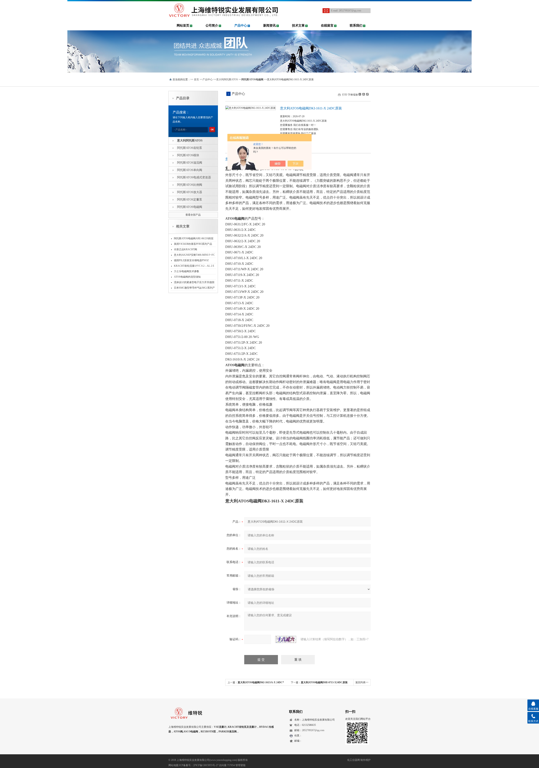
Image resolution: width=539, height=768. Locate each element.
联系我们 (356, 25)
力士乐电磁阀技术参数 (186, 271)
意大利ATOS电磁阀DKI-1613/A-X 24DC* (261, 682)
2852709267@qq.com (350, 10)
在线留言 (327, 25)
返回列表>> (361, 682)
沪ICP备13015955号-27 (205, 765)
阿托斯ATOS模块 (188, 155)
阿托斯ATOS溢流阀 (189, 162)
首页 (196, 79)
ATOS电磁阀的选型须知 (187, 276)
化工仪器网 (353, 760)
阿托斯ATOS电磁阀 (189, 206)
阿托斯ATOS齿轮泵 (189, 147)
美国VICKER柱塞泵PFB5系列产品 (193, 243)
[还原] (363, 94)
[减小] (360, 94)
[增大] (367, 94)
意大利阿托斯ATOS (227, 79)
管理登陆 (240, 765)
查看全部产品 (193, 214)
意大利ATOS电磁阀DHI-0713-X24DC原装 (324, 682)
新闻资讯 (269, 25)
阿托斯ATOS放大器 (189, 192)
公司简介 (211, 25)
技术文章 (298, 25)
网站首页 (183, 25)
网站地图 (173, 765)
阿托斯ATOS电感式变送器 (194, 177)
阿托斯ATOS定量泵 (189, 199)
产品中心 (240, 25)
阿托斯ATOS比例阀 (189, 184)
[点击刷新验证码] (285, 639)
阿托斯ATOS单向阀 (189, 170)
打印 (344, 94)
